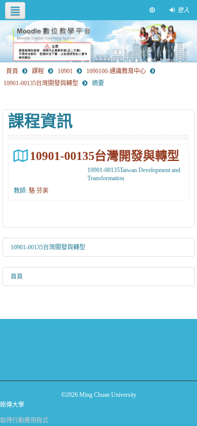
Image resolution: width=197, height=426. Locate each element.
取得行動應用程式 (24, 420)
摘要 (98, 83)
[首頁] (98, 41)
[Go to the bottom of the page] (152, 10)
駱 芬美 (38, 190)
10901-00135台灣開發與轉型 (104, 155)
